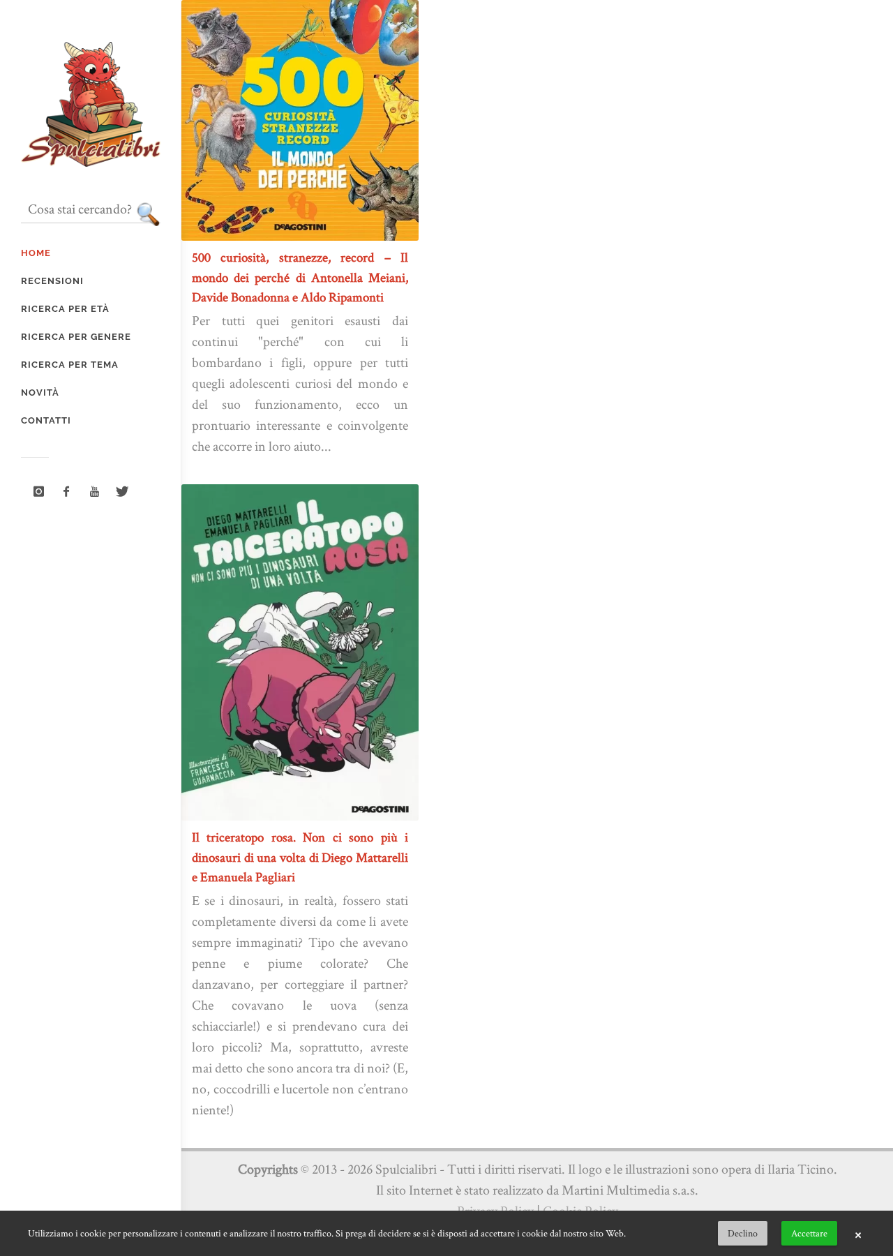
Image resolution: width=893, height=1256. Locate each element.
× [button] (858, 1234)
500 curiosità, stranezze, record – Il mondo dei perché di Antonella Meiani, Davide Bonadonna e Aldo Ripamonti (300, 277)
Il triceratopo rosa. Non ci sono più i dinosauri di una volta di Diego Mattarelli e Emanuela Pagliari (300, 856)
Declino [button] (743, 1233)
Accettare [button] (809, 1233)
